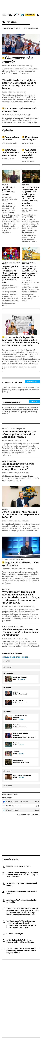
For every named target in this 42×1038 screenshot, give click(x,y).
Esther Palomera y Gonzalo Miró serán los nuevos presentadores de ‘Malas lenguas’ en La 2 (23, 951)
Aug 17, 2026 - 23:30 (22, 440)
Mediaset (5, 509)
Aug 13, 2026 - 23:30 (26, 606)
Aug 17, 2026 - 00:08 (20, 473)
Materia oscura (18, 760)
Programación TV (9, 28)
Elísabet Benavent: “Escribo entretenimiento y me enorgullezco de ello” (18, 467)
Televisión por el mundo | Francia (13, 429)
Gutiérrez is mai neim (19, 677)
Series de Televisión (9, 461)
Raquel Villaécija (8, 440)
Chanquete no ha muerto (17, 60)
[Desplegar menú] (4, 15)
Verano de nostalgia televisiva (12, 627)
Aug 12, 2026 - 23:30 (20, 638)
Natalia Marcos (7, 473)
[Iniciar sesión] (38, 15)
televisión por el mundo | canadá (13, 560)
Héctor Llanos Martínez (7, 198)
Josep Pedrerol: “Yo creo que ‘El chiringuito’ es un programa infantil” (21, 515)
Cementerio (17, 725)
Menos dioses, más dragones (30, 138)
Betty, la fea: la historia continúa (20, 734)
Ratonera (16, 743)
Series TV (19, 28)
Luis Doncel (6, 92)
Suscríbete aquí (32, 381)
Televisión (9, 22)
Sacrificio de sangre (14, 934)
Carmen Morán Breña (9, 66)
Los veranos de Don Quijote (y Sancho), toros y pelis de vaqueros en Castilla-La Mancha (30, 272)
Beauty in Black (18, 701)
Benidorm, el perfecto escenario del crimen (8, 191)
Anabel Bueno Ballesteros (26, 281)
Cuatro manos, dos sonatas (22, 775)
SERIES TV (5, 185)
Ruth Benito (20, 367)
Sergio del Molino (8, 115)
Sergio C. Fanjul (27, 143)
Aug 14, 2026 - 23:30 (25, 569)
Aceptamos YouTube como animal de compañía (29, 154)
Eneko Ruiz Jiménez (28, 161)
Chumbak (16, 751)
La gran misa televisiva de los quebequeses (20, 564)
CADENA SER (6, 589)
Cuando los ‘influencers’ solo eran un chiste (19, 110)
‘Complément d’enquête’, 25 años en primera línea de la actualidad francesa (19, 434)
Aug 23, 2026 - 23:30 (24, 66)
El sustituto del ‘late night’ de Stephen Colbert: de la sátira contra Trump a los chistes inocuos (19, 84)
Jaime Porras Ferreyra (10, 569)
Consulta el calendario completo (15, 657)
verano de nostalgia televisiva (29, 263)
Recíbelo (34, 401)
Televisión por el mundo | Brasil (11, 263)
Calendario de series (31, 28)
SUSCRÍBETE (30, 15)
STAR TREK (25, 185)
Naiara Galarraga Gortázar (8, 286)
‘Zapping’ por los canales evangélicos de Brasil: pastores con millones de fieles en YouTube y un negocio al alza (10, 274)
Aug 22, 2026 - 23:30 (18, 92)
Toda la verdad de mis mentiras (20, 716)
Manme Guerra (7, 638)
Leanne (15, 692)
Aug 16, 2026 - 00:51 (20, 521)
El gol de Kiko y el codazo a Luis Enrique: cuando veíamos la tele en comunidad (20, 632)
